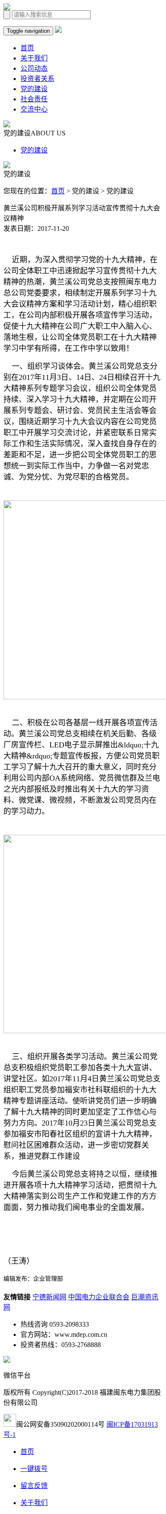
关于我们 (34, 58)
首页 (27, 48)
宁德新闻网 (49, 1297)
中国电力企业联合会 (98, 1297)
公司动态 (34, 68)
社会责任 (34, 99)
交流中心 (34, 109)
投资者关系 (37, 78)
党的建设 (34, 88)
